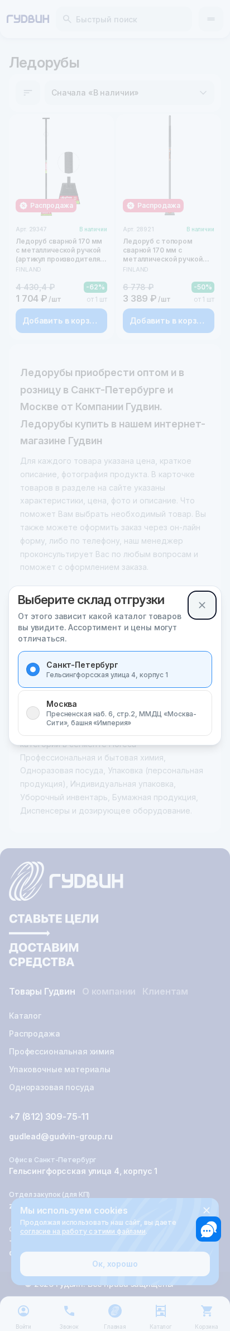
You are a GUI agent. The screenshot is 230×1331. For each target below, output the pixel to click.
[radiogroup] (115, 693)
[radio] (33, 669)
